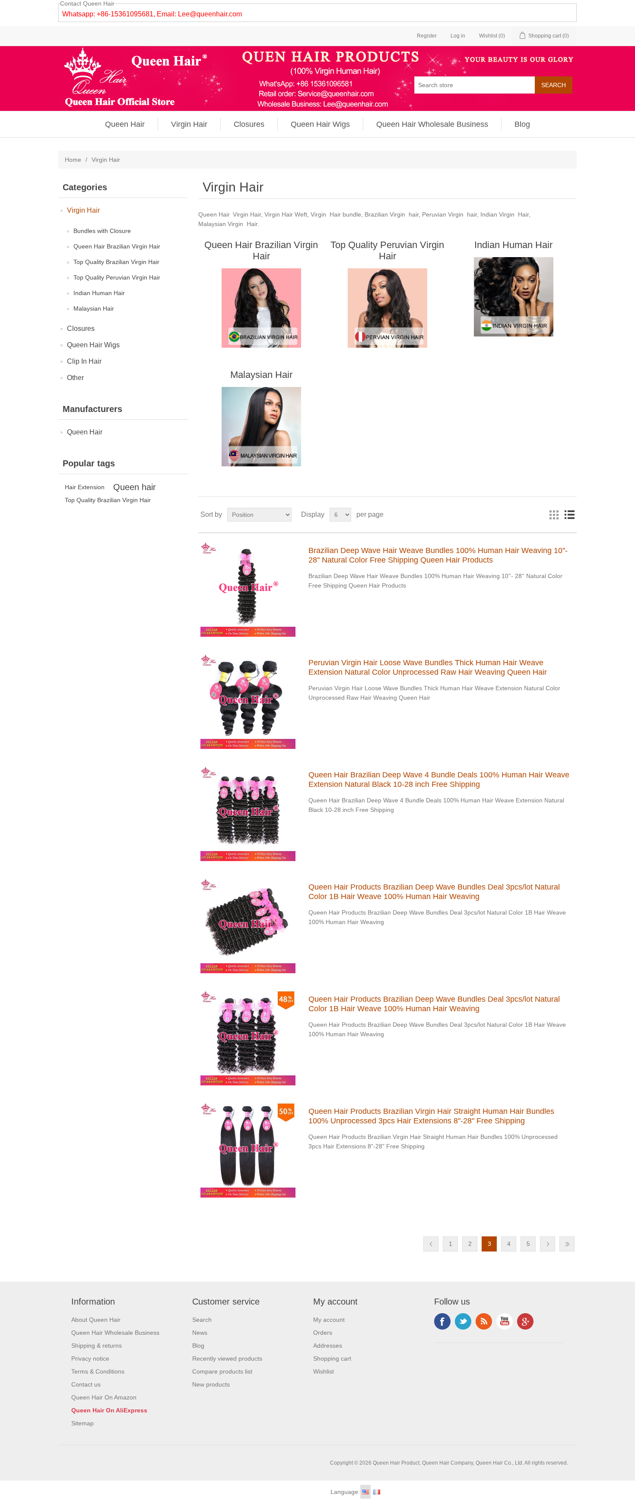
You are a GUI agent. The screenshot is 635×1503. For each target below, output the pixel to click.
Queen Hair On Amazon (104, 1397)
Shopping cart (332, 1358)
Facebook (442, 1321)
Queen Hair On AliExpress (109, 1410)
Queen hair (134, 487)
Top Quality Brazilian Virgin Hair (116, 261)
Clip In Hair (84, 361)
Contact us (86, 1384)
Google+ (525, 1321)
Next (547, 1243)
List (569, 515)
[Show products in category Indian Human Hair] (513, 296)
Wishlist (323, 1371)
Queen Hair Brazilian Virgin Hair (116, 246)
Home (73, 159)
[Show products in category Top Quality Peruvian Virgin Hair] (387, 308)
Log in (458, 36)
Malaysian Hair (93, 308)
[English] (365, 1492)
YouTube (504, 1321)
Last (567, 1243)
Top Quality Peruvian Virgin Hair (116, 277)
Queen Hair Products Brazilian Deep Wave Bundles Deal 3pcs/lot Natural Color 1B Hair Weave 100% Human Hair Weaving (434, 892)
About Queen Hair (96, 1319)
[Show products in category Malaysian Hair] (261, 426)
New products (211, 1384)
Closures (249, 124)
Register (427, 36)
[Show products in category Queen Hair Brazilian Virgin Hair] (261, 308)
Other (75, 377)
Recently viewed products (227, 1358)
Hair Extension (85, 487)
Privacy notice (90, 1358)
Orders (322, 1332)
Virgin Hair (189, 124)
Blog (522, 124)
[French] (376, 1492)
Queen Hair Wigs (320, 124)
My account (329, 1319)
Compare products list (222, 1371)
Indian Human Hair (99, 292)
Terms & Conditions (97, 1371)
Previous (430, 1243)
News (199, 1332)
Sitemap (82, 1423)
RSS (484, 1321)
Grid (554, 515)
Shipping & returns (96, 1345)
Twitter (463, 1321)
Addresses (327, 1345)
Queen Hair (125, 124)
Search (202, 1319)
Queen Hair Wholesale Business (432, 124)
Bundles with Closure (102, 230)
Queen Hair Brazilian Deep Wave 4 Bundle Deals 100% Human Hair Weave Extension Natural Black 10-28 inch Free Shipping (438, 779)
